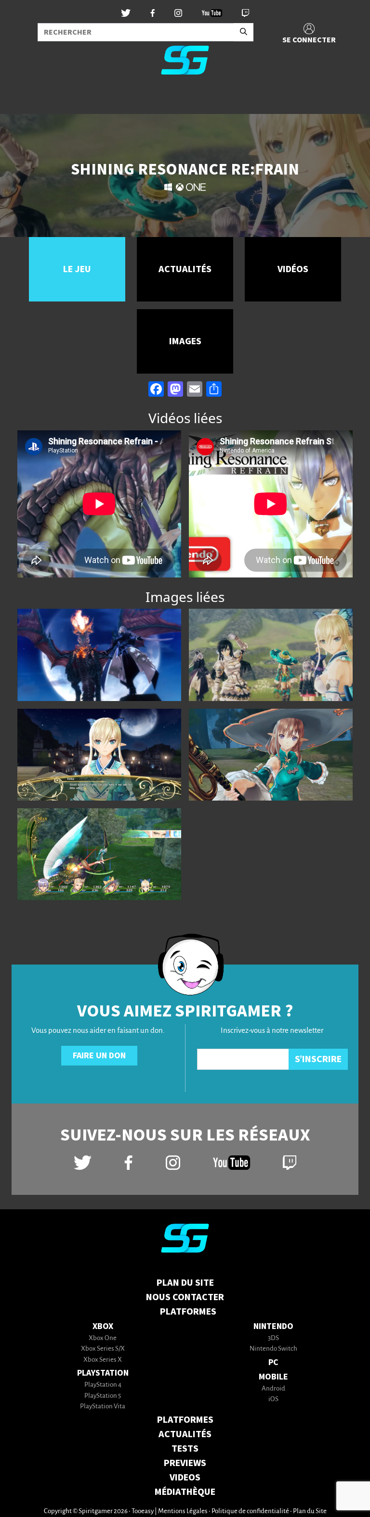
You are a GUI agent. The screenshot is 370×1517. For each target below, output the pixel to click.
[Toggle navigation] (20, 98)
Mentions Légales (183, 1511)
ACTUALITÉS (185, 1434)
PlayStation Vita (102, 1406)
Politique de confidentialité (250, 1511)
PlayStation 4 (102, 1385)
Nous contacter (185, 1297)
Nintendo (273, 1326)
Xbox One (103, 1338)
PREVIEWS (185, 1463)
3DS (273, 1338)
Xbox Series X (102, 1360)
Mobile (273, 1377)
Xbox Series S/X (103, 1349)
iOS (273, 1399)
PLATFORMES (185, 1420)
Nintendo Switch (273, 1349)
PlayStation (103, 1373)
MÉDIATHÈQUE (185, 1492)
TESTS (185, 1448)
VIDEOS (185, 1477)
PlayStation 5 (102, 1396)
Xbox (102, 1326)
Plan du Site (185, 1283)
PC (273, 1362)
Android (273, 1388)
